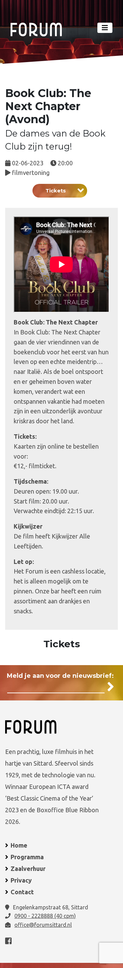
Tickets (55, 190)
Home (19, 845)
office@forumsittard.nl (43, 925)
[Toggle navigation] (104, 28)
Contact (22, 891)
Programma (27, 856)
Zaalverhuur (28, 868)
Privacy (21, 880)
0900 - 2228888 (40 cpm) (45, 916)
